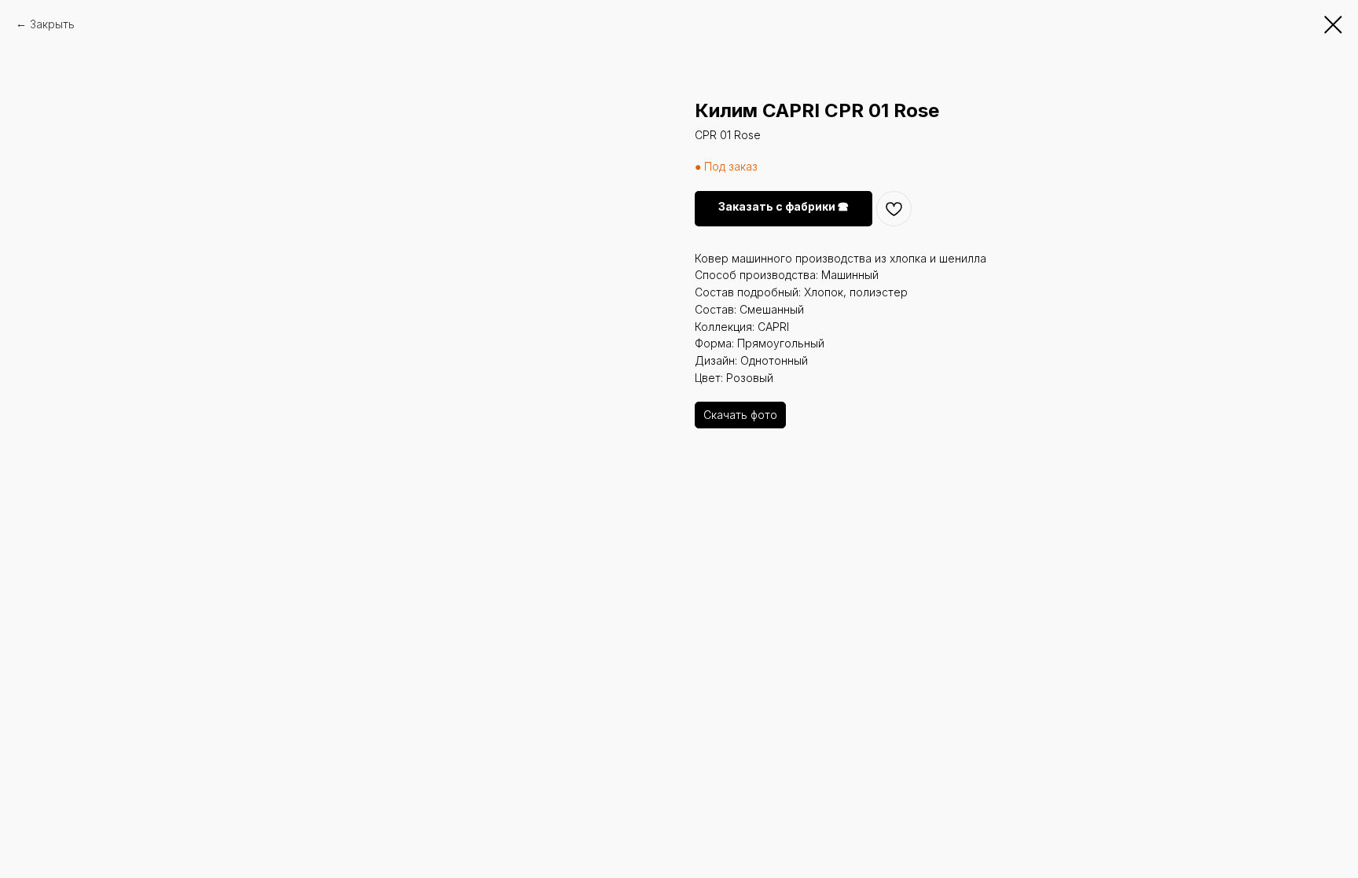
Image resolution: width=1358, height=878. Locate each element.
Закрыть (52, 24)
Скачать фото (740, 414)
